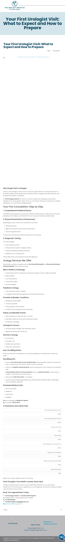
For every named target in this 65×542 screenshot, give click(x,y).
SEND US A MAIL (35, 525)
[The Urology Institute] (15, 6)
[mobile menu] (58, 6)
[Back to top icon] (2, 537)
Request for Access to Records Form (14, 538)
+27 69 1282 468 (12, 523)
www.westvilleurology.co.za (13, 504)
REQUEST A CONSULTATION (50, 523)
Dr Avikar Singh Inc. (13, 540)
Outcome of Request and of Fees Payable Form (40, 538)
